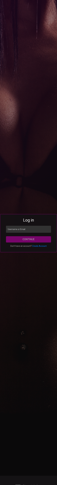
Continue (28, 239)
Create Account (39, 246)
